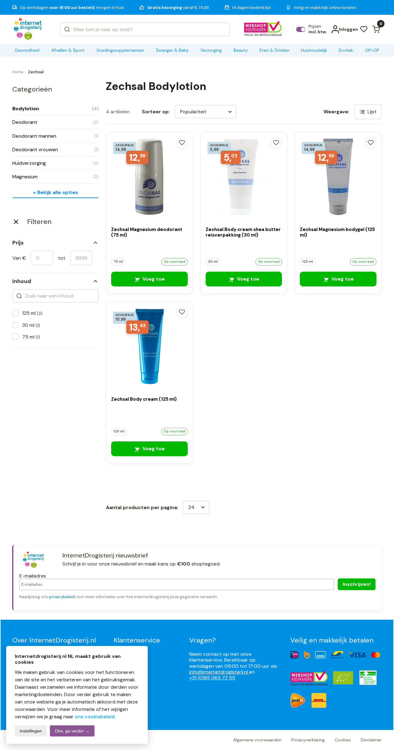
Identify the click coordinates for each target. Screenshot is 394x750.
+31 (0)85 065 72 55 (212, 678)
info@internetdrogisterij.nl (219, 672)
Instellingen (31, 730)
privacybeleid (62, 596)
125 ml (32, 313)
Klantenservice (137, 640)
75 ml (31, 337)
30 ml (31, 325)
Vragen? (202, 640)
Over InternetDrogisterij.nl (54, 640)
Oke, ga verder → (72, 730)
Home (17, 72)
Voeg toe (153, 279)
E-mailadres (32, 576)
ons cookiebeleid (95, 716)
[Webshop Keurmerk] (263, 29)
